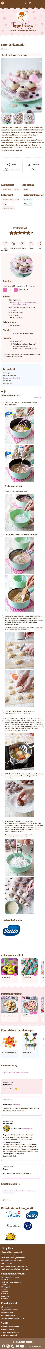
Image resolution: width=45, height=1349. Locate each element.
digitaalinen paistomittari (12, 378)
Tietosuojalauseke (8, 1315)
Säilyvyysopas (6, 1263)
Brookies (4, 1292)
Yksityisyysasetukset (9, 1335)
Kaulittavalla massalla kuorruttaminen (15, 1269)
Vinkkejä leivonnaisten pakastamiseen (15, 1266)
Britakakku (5, 1296)
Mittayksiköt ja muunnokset (11, 1252)
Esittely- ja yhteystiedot (10, 1326)
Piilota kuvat (37, 397)
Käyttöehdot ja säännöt (9, 1310)
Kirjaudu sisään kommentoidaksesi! (15, 1072)
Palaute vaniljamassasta (10, 1332)
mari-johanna (27, 1128)
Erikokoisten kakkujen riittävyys (13, 1258)
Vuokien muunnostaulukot (11, 1255)
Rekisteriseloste (7, 1312)
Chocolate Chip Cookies (10, 1277)
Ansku (17, 1104)
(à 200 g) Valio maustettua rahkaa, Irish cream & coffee (25, 304)
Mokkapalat (5, 1287)
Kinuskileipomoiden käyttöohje (12, 1318)
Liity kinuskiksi (6, 1307)
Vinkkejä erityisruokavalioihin (12, 1260)
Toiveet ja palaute (7, 1329)
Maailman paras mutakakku (11, 1282)
